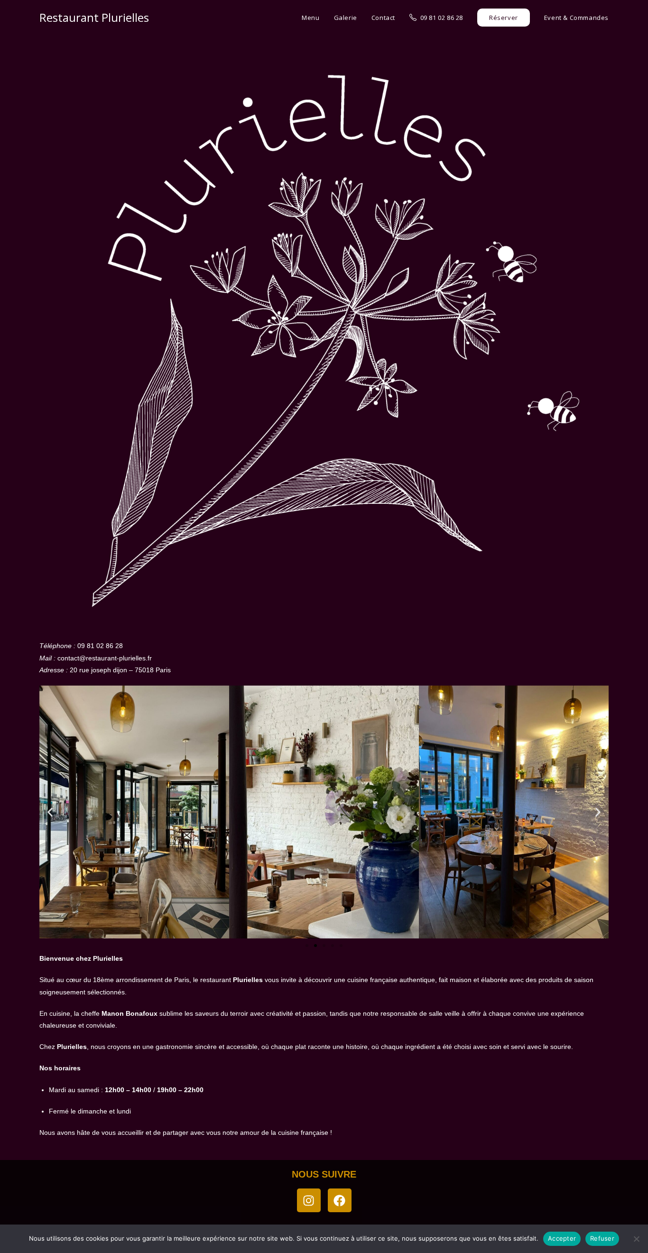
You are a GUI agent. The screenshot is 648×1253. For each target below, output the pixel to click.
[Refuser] (636, 1239)
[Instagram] (309, 1200)
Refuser (602, 1238)
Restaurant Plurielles (94, 17)
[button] (50, 812)
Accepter (562, 1238)
